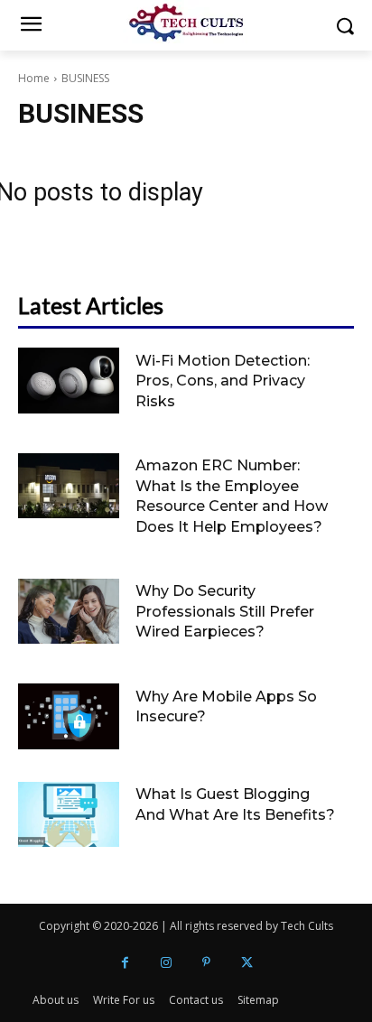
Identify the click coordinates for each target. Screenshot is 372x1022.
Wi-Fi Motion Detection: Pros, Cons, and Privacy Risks (222, 381)
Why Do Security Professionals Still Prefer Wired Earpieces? (224, 611)
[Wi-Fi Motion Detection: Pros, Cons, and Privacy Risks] (68, 380)
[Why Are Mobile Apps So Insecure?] (68, 716)
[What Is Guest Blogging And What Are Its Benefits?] (68, 815)
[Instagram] (165, 963)
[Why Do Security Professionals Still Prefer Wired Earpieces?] (68, 612)
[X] (247, 963)
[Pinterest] (206, 963)
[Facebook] (125, 963)
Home (34, 78)
